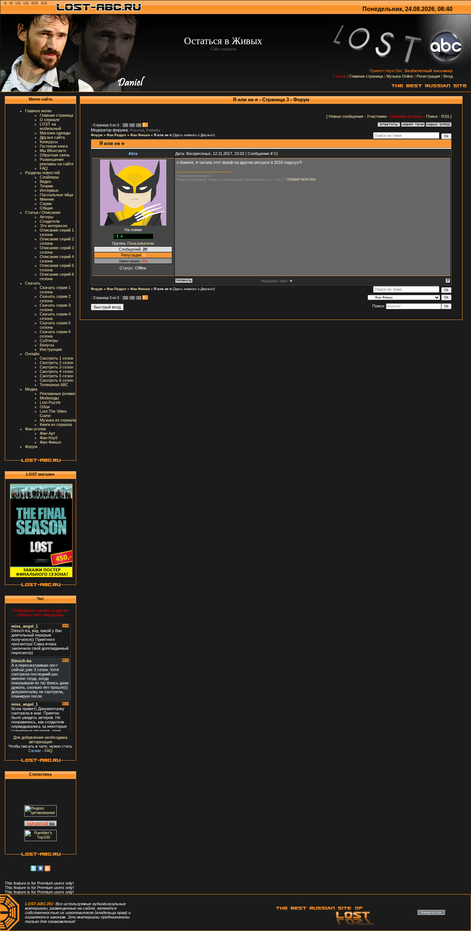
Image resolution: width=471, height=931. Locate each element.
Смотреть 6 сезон (56, 380)
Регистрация (428, 76)
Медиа (31, 389)
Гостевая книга (54, 146)
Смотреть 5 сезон (56, 376)
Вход (448, 76)
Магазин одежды (55, 133)
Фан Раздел (116, 135)
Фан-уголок (35, 429)
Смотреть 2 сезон (56, 362)
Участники (376, 116)
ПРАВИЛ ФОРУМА (301, 179)
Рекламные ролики (57, 393)
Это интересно (53, 225)
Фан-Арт (47, 433)
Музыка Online (399, 76)
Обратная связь (55, 155)
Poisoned (137, 130)
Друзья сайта (52, 137)
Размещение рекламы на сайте (57, 161)
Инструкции (51, 349)
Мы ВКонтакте (53, 150)
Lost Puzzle (50, 402)
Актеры (46, 217)
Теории (46, 186)
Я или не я (162, 135)
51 (276, 153)
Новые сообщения (346, 116)
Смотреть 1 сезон (56, 358)
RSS (445, 116)
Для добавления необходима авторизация (40, 739)
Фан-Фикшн (50, 442)
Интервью (49, 190)
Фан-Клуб (48, 437)
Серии (46, 203)
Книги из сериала (56, 424)
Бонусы (47, 345)
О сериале (50, 119)
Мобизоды (49, 398)
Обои (45, 407)
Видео (45, 181)
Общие (46, 208)
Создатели (50, 221)
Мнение (47, 199)
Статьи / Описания (42, 212)
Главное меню (38, 111)
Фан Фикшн (140, 135)
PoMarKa (153, 130)
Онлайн (32, 354)
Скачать (32, 283)
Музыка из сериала (58, 420)
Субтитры (49, 340)
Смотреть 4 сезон (56, 371)
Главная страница (366, 76)
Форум (31, 446)
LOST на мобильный (50, 126)
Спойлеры (49, 177)
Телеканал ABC (54, 384)
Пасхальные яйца (56, 195)
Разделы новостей (42, 172)
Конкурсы (49, 142)
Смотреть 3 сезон (56, 367)
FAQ (44, 168)
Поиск (432, 116)
